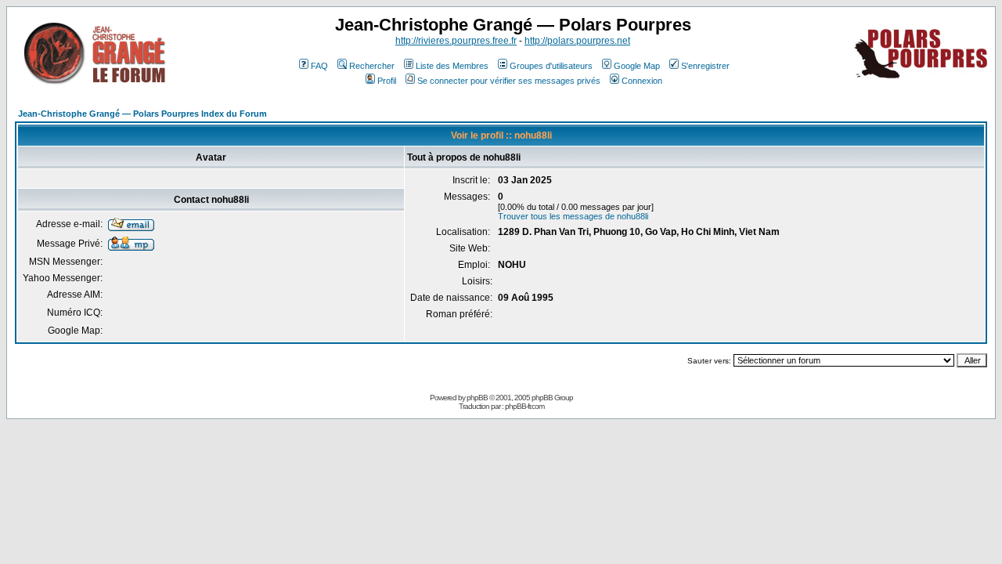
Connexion (642, 80)
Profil (386, 80)
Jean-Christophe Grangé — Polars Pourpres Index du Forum (142, 113)
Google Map (637, 65)
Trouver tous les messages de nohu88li (573, 216)
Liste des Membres (452, 65)
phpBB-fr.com (524, 406)
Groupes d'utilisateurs (551, 65)
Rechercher (372, 65)
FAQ (319, 65)
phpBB (477, 397)
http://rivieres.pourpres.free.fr (456, 40)
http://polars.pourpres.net (577, 40)
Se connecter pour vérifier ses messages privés (508, 80)
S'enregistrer (705, 65)
